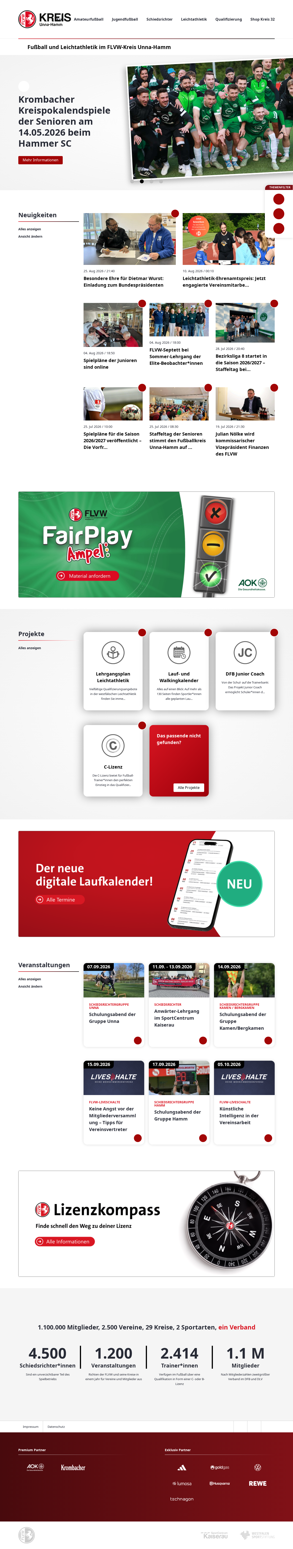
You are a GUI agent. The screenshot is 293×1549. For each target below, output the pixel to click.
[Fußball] (279, 199)
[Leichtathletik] (279, 213)
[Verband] (279, 228)
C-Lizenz (113, 767)
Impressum (30, 1427)
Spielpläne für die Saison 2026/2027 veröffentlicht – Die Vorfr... (112, 440)
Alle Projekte (189, 787)
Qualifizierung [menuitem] (228, 19)
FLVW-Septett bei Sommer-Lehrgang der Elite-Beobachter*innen (176, 356)
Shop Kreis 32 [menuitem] (262, 19)
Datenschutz (56, 1427)
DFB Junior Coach (245, 674)
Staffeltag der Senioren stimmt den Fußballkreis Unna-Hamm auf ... (177, 440)
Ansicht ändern (30, 236)
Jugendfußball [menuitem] (125, 19)
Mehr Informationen (40, 159)
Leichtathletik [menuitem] (194, 19)
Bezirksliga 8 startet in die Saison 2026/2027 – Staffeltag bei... (241, 362)
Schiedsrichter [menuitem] (159, 19)
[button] (132, 181)
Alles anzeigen (29, 229)
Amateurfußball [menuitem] (88, 19)
